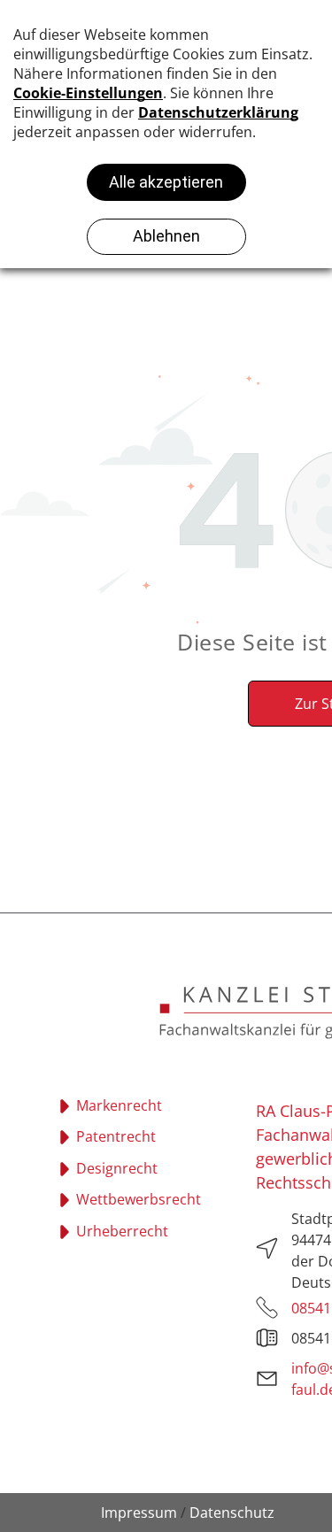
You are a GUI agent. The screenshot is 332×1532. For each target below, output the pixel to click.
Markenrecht (119, 1105)
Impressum (139, 1512)
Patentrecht (116, 1136)
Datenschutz (231, 1512)
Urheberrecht (122, 1231)
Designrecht (117, 1168)
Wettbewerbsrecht (138, 1199)
